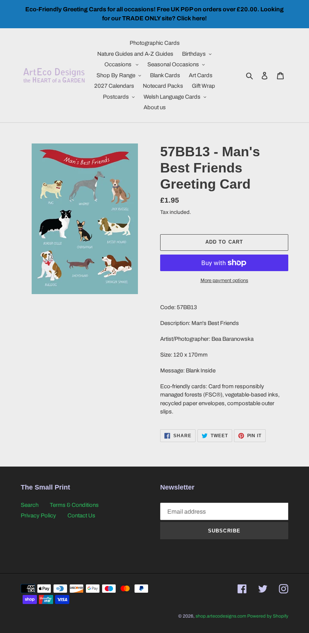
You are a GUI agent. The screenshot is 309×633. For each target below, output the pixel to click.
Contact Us (81, 516)
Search (29, 505)
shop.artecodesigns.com (221, 616)
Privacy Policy (38, 516)
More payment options (224, 280)
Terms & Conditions (74, 505)
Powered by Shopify (267, 616)
